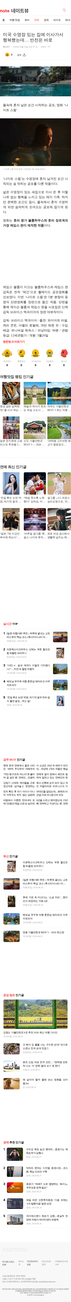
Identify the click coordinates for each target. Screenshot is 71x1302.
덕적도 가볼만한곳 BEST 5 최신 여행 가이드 (59, 408)
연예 (36, 20)
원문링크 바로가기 (14, 341)
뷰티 (27, 20)
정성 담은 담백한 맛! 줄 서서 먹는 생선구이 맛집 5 (11, 408)
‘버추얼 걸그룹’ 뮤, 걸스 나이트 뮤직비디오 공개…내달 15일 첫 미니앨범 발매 (35, 535)
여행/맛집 (14, 20)
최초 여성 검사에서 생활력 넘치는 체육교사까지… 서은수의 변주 (58, 535)
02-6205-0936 (11, 1282)
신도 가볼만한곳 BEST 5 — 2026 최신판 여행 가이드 (34, 443)
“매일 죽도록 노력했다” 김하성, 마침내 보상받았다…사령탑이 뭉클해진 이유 (35, 500)
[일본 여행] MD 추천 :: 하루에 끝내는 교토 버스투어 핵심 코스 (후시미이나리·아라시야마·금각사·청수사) (28, 637)
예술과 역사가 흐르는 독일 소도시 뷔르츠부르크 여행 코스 (35, 408)
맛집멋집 (11, 657)
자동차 (26, 1070)
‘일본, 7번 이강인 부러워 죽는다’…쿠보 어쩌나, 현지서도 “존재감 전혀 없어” (10, 535)
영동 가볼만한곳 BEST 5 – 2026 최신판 (43, 932)
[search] (65, 10)
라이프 (57, 20)
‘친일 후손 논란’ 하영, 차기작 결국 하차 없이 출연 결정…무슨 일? (10, 500)
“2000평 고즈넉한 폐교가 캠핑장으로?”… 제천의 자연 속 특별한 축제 (59, 443)
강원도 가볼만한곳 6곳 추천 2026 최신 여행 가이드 (30, 1032)
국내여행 (11, 673)
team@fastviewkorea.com (47, 1282)
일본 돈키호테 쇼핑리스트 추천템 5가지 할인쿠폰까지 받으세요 (11, 443)
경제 (46, 20)
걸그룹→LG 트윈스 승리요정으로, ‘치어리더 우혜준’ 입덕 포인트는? (59, 500)
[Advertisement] (35, 256)
